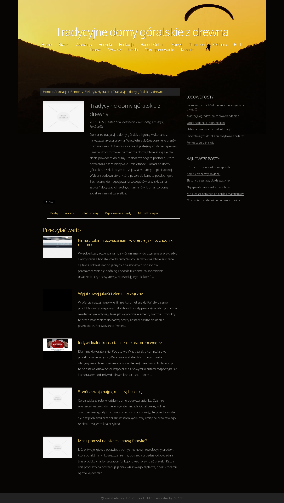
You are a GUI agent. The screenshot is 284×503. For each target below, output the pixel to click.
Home (47, 92)
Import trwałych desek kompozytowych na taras (215, 136)
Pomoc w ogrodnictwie (200, 142)
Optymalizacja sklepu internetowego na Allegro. (216, 200)
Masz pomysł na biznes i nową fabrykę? (112, 440)
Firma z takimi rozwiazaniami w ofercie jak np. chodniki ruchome (125, 242)
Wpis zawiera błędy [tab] (118, 213)
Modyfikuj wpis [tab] (148, 213)
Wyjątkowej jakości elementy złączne (110, 293)
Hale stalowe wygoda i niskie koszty (208, 129)
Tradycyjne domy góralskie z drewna (142, 31)
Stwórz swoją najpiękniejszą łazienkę (110, 391)
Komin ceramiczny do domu (203, 174)
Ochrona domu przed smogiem (206, 122)
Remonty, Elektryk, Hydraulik (90, 92)
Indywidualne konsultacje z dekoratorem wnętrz (120, 342)
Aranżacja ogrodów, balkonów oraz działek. (213, 116)
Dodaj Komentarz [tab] (62, 213)
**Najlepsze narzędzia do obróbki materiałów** (215, 193)
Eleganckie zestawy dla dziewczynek (208, 180)
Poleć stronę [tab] (90, 213)
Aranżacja (60, 92)
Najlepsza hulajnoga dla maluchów (208, 187)
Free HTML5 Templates (152, 498)
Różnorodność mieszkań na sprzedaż (209, 167)
